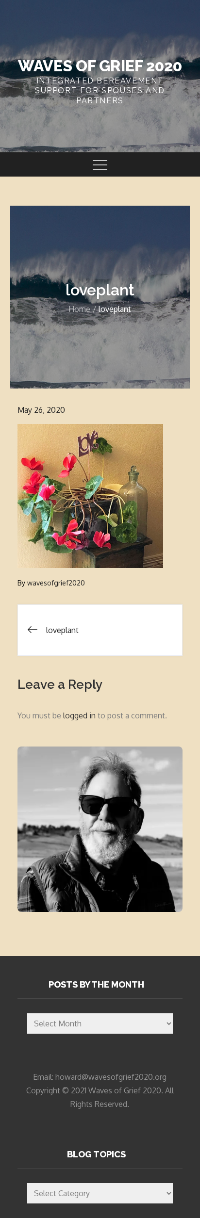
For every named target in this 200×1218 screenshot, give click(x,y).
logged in (79, 715)
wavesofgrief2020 (56, 583)
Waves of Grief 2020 (100, 66)
